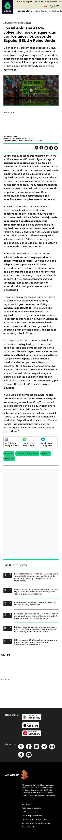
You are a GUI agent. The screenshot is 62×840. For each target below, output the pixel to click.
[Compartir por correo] (56, 149)
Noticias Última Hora (27, 453)
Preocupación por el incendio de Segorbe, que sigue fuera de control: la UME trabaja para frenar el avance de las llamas (36, 591)
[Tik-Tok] (21, 757)
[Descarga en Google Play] (32, 719)
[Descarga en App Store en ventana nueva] (30, 727)
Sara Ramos (41, 11)
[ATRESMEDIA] (31, 775)
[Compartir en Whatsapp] (46, 149)
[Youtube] (29, 757)
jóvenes (9, 453)
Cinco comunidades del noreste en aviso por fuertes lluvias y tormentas (35, 603)
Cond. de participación (32, 816)
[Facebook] (29, 749)
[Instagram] (52, 749)
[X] (36, 149)
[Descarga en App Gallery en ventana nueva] (31, 735)
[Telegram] (44, 749)
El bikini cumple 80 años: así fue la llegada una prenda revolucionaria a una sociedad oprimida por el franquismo (35, 642)
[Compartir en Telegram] (51, 149)
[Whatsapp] (36, 749)
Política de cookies (30, 812)
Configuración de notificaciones (36, 823)
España (45, 453)
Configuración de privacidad (34, 819)
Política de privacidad (31, 808)
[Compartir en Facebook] (41, 149)
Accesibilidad (28, 827)
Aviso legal (26, 804)
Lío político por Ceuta (34, 2)
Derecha (9, 458)
